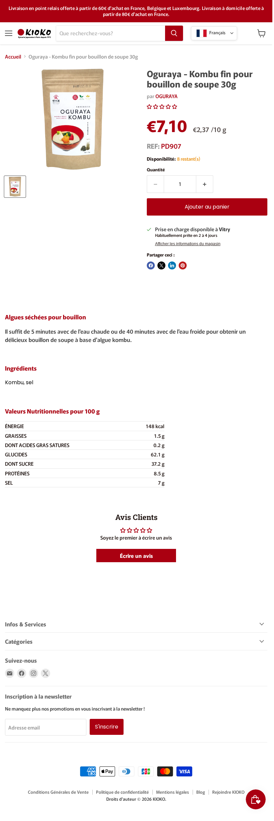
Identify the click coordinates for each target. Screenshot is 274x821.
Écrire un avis (136, 556)
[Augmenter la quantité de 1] (204, 184)
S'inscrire (106, 727)
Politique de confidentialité (122, 792)
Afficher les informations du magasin (188, 244)
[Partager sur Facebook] (151, 265)
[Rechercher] (174, 33)
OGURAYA (166, 95)
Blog (200, 792)
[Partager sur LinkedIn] (172, 265)
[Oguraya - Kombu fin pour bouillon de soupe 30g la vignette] (15, 186)
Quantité (156, 169)
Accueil (13, 56)
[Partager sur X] (161, 265)
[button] (162, 106)
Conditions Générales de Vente (58, 792)
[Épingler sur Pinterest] (183, 265)
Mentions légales (172, 792)
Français (217, 32)
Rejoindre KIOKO (228, 792)
